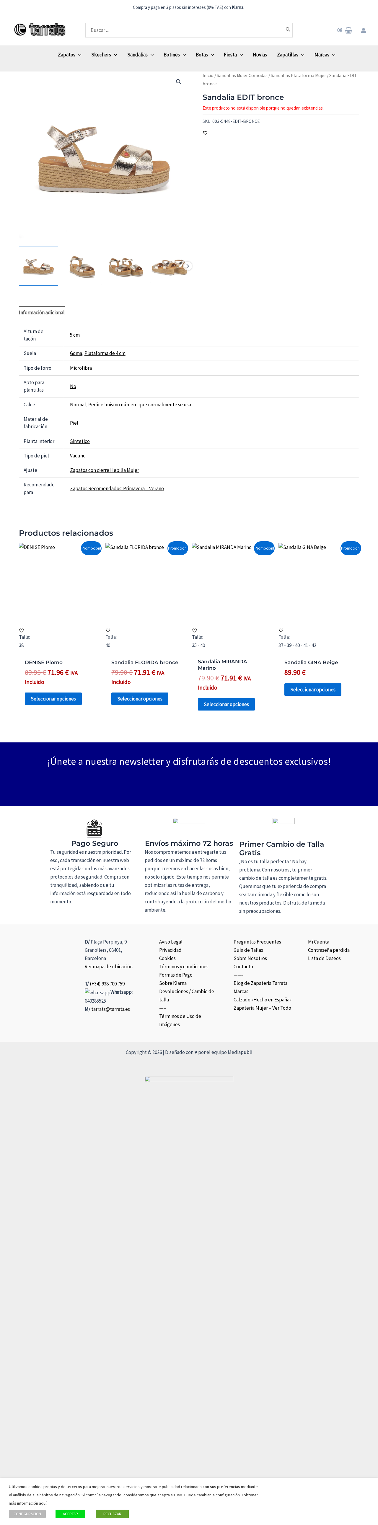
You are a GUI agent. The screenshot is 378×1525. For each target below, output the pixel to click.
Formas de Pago (176, 975)
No (73, 386)
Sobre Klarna (173, 983)
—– (162, 1008)
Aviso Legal (171, 942)
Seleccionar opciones (53, 698)
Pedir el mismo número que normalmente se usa (139, 404)
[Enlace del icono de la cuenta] (363, 30)
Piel (74, 423)
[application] (78, 54)
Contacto (243, 966)
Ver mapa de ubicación (109, 966)
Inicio (208, 75)
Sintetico (80, 441)
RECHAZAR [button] (112, 1513)
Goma (76, 353)
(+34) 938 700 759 (107, 983)
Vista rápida (59, 618)
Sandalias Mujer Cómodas (242, 75)
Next (187, 266)
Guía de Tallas (248, 950)
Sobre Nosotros (250, 958)
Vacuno (78, 455)
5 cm (75, 335)
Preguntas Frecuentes (257, 942)
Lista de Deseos (324, 958)
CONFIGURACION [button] (27, 1513)
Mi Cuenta (318, 942)
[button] (178, 81)
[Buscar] (288, 30)
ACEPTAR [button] (70, 1513)
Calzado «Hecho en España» (262, 999)
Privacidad (170, 950)
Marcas (241, 991)
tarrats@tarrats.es (110, 1009)
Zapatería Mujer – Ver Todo (262, 1008)
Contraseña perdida (329, 950)
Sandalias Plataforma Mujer (298, 75)
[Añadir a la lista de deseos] (205, 132)
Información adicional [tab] (42, 312)
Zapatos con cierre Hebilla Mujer (104, 470)
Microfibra (81, 368)
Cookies (167, 958)
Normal (78, 404)
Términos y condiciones (183, 966)
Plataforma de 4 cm (105, 353)
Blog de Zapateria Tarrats (260, 983)
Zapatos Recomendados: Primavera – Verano (117, 488)
